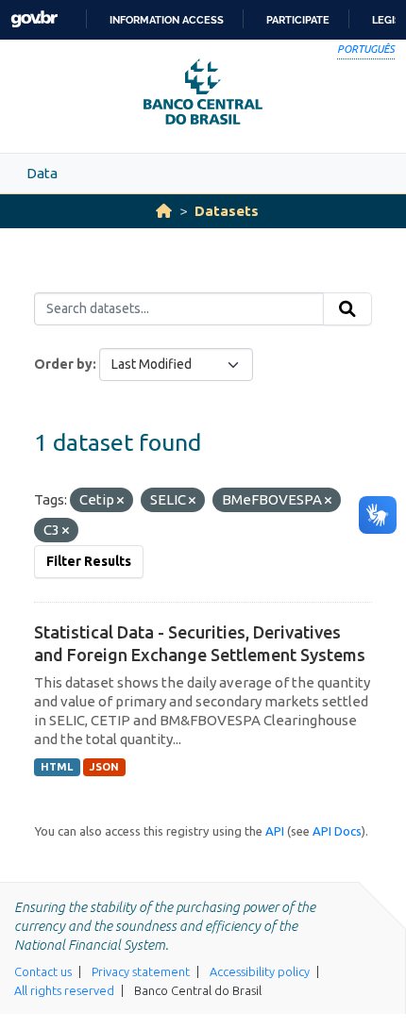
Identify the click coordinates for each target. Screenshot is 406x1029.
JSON (104, 766)
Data (42, 173)
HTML (57, 766)
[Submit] (347, 309)
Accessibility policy (260, 971)
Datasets (227, 211)
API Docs (337, 831)
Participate (298, 19)
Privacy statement (141, 971)
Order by (63, 364)
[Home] (164, 211)
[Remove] (120, 500)
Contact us (43, 971)
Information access (167, 19)
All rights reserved (64, 990)
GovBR (34, 19)
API (274, 831)
